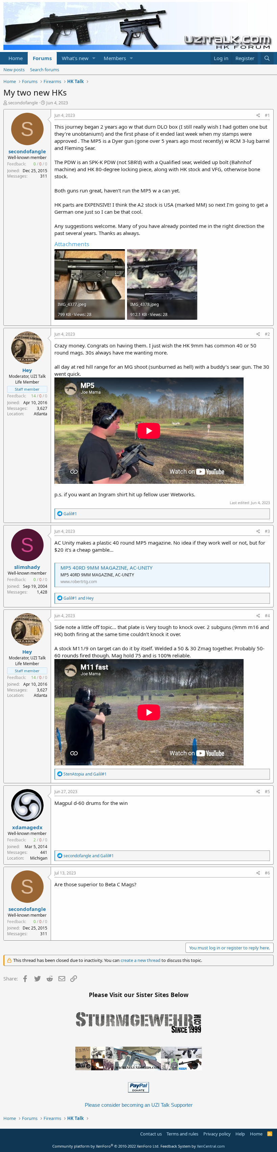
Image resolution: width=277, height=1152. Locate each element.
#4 (267, 616)
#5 (267, 791)
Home (15, 58)
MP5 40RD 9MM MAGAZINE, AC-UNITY (106, 567)
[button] (94, 58)
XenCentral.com (211, 1146)
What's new (75, 58)
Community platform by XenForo (105, 1146)
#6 (267, 873)
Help (240, 1134)
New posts (14, 70)
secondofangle (23, 103)
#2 (267, 334)
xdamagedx (27, 827)
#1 (267, 115)
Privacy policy (217, 1134)
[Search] (267, 58)
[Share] (258, 116)
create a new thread (140, 960)
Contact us (151, 1134)
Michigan (38, 858)
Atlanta (40, 414)
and (79, 598)
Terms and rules (182, 1134)
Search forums (44, 70)
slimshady (27, 567)
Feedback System (175, 1146)
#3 (267, 531)
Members (115, 58)
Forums (42, 58)
